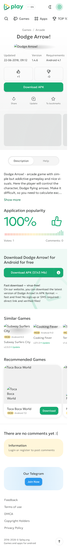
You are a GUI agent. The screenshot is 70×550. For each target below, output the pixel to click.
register (25, 450)
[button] (59, 541)
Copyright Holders (17, 521)
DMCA (8, 514)
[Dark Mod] (50, 7)
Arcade (40, 30)
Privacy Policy (13, 528)
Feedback (11, 500)
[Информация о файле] (58, 272)
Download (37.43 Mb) (29, 272)
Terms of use (13, 507)
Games (26, 30)
